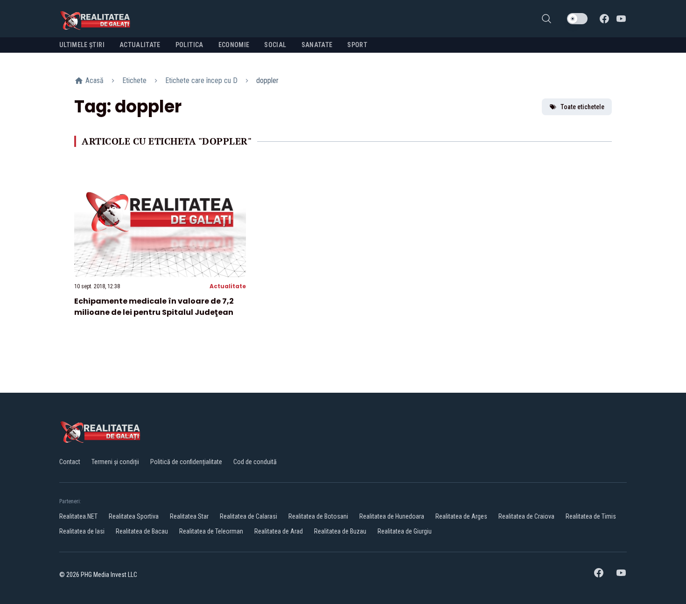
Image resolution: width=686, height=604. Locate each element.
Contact (69, 461)
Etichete (134, 80)
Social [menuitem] (275, 45)
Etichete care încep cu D (201, 80)
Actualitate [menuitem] (140, 45)
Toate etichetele (582, 107)
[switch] (577, 18)
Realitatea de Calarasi (248, 516)
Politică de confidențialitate (186, 461)
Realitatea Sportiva (134, 516)
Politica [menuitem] (189, 45)
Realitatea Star (189, 516)
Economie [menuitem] (234, 45)
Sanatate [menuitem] (317, 45)
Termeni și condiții (115, 461)
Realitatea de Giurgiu (405, 531)
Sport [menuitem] (357, 45)
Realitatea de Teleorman (211, 531)
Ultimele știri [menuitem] (82, 45)
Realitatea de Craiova (526, 516)
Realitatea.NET (78, 516)
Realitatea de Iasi (82, 531)
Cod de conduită (255, 461)
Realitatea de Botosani (318, 516)
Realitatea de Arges (461, 516)
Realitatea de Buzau (340, 531)
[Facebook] (604, 18)
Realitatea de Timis (591, 516)
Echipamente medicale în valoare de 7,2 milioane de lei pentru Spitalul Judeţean (154, 307)
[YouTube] (621, 18)
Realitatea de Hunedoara (391, 516)
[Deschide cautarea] (546, 18)
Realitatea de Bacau (142, 531)
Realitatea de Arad (278, 531)
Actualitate (228, 286)
